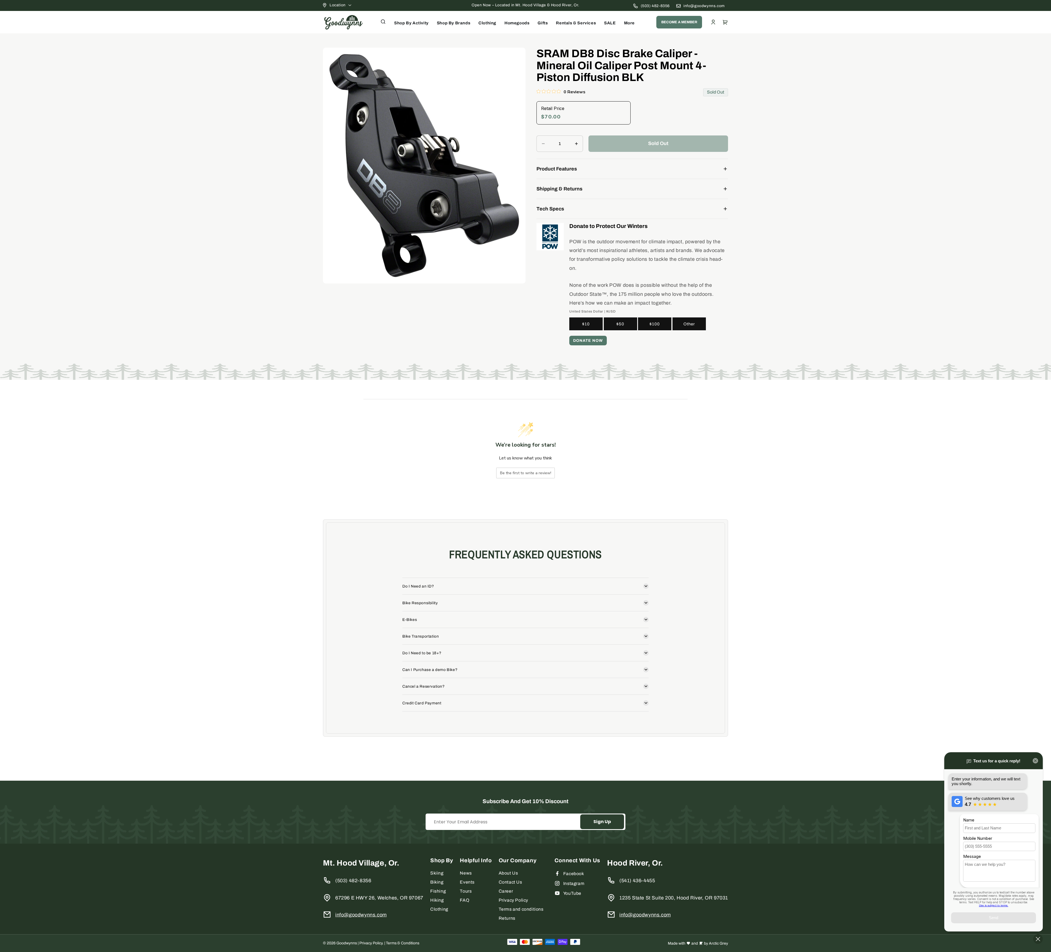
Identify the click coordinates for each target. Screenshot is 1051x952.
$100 (654, 324)
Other (689, 324)
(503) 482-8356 (655, 6)
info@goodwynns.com (704, 6)
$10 (586, 324)
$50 (620, 324)
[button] (383, 22)
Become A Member (679, 22)
